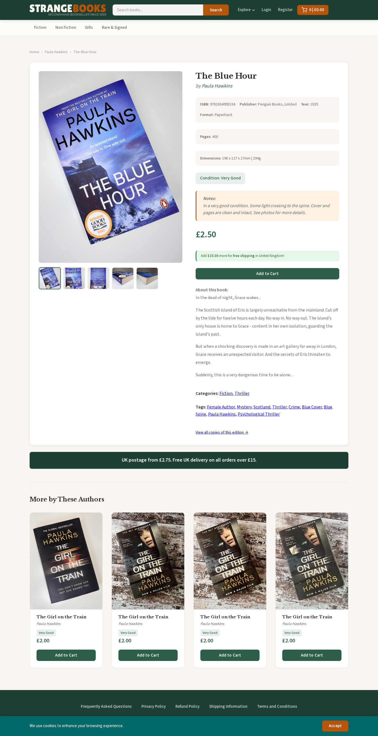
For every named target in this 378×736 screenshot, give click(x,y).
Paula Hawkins (56, 52)
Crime (294, 407)
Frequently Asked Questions (106, 706)
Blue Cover (312, 407)
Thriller (242, 393)
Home (34, 52)
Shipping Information (228, 706)
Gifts (89, 27)
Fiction (40, 27)
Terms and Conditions (277, 706)
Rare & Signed (114, 27)
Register (285, 10)
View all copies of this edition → (222, 432)
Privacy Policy (153, 706)
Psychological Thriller (259, 414)
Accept (335, 726)
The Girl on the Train (61, 616)
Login (266, 10)
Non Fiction (65, 27)
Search (216, 10)
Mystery (244, 407)
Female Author (221, 407)
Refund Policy (187, 706)
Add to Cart (267, 274)
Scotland (261, 407)
